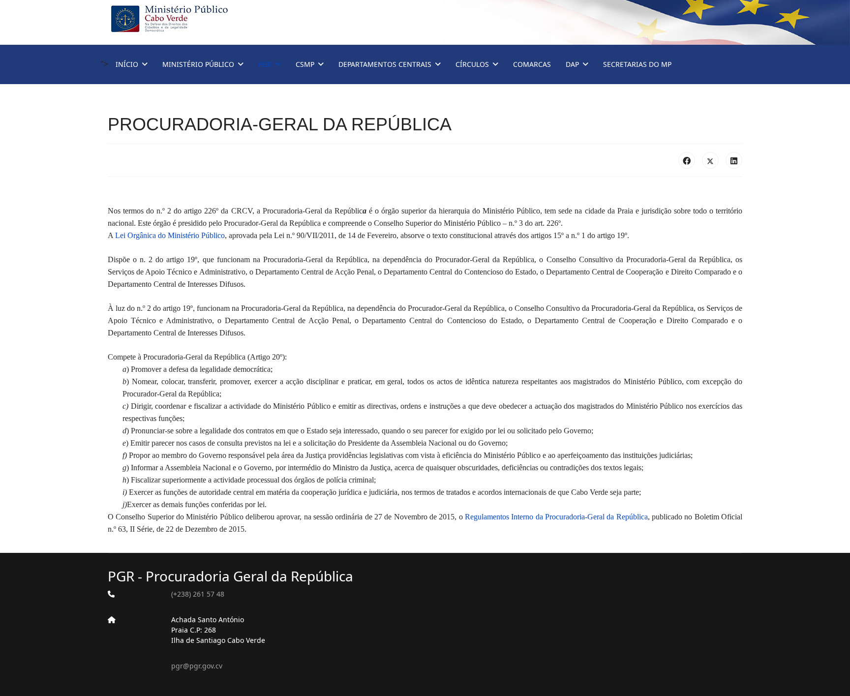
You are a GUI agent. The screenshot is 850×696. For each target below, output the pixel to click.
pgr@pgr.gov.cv (196, 665)
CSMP (305, 64)
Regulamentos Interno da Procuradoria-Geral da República (556, 517)
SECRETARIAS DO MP (637, 64)
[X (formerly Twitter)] (710, 160)
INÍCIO (127, 64)
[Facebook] (686, 160)
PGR (265, 64)
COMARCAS (532, 64)
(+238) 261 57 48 (197, 594)
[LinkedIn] (734, 160)
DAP (572, 64)
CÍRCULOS (472, 64)
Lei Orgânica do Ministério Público (170, 235)
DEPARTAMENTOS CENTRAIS (384, 64)
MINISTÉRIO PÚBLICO (198, 64)
